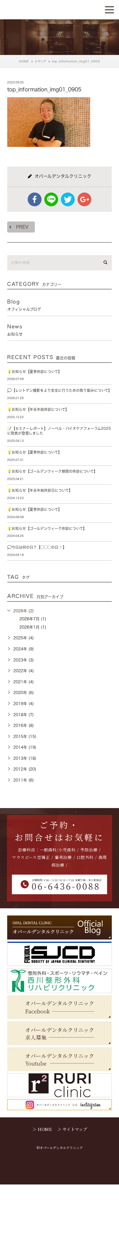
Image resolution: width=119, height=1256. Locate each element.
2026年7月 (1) (32, 619)
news (15, 330)
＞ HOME (42, 1129)
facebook (35, 199)
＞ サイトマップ (72, 1129)
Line (51, 199)
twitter (68, 199)
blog (24, 305)
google (84, 199)
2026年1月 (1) (32, 627)
